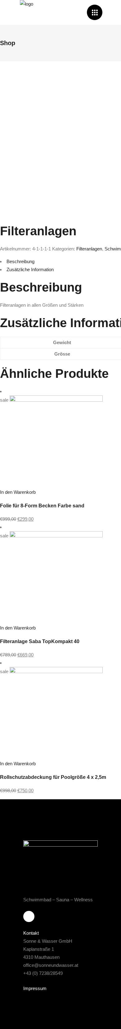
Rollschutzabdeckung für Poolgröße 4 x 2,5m (53, 777)
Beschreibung (20, 261)
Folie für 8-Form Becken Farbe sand (42, 505)
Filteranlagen (89, 248)
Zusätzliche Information (30, 269)
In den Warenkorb (18, 492)
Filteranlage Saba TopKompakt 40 (39, 641)
